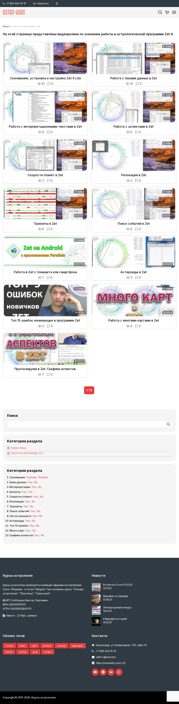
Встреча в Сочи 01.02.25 (117, 584)
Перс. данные (28, 615)
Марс (23, 645)
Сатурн (48, 651)
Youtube (31, 477)
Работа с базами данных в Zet (133, 78)
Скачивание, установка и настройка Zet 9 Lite (45, 78)
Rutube (43, 477)
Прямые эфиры (19, 448)
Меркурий (77, 645)
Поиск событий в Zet (134, 223)
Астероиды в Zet (133, 272)
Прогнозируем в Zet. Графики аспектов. (45, 369)
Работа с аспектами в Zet (134, 126)
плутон (22, 651)
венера (47, 645)
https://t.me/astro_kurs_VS (111, 662)
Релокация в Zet (133, 175)
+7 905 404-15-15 (16, 3)
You (30, 482)
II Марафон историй (115, 618)
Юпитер (61, 645)
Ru (36, 482)
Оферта (10, 615)
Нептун (9, 651)
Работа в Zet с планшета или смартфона (45, 272)
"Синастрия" (42, 593)
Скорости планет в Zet (45, 175)
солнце (9, 645)
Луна (34, 645)
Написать (43, 3)
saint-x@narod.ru (106, 656)
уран (35, 651)
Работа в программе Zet (26, 26)
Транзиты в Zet (45, 223)
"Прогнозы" (26, 593)
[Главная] (14, 12)
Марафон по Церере (115, 596)
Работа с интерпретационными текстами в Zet (45, 126)
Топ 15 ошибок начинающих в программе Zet (45, 320)
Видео (6, 26)
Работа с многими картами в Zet (133, 320)
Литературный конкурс (117, 607)
